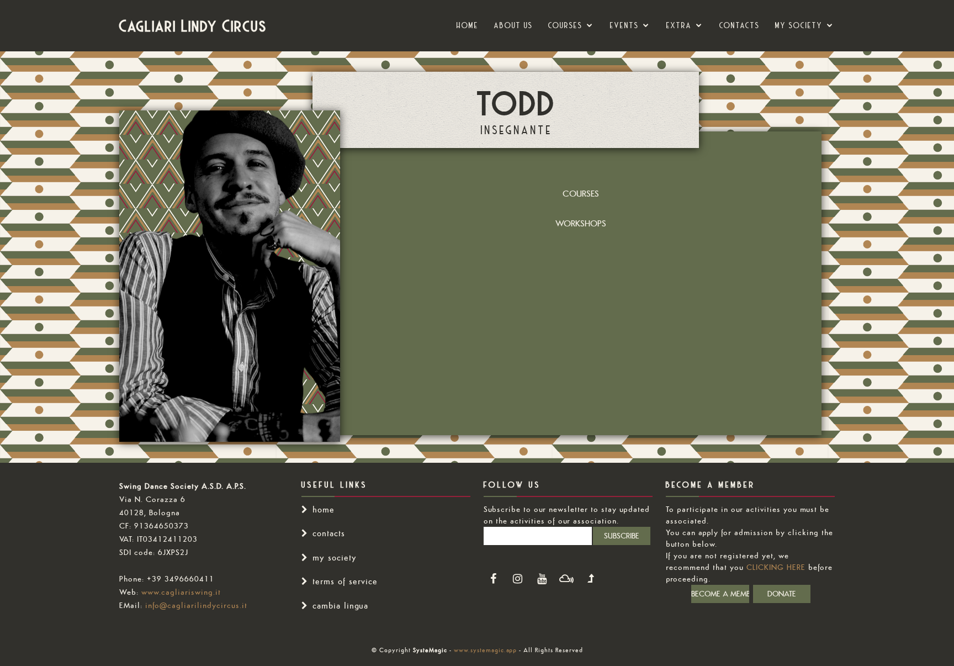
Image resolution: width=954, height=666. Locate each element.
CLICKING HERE (775, 567)
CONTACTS (739, 25)
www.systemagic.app (485, 650)
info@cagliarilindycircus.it (196, 605)
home (323, 509)
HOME (468, 25)
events (624, 25)
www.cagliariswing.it (181, 592)
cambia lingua (340, 605)
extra (679, 25)
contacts (328, 533)
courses (565, 25)
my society (799, 25)
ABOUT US (513, 25)
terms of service (345, 581)
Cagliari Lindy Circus (193, 25)
